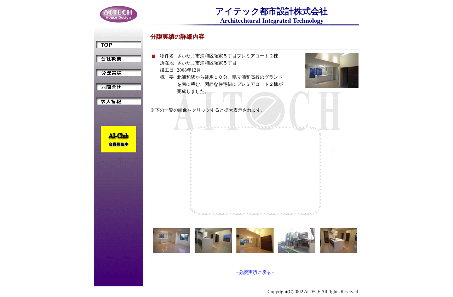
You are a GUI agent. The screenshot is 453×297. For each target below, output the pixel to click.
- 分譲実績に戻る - (255, 272)
